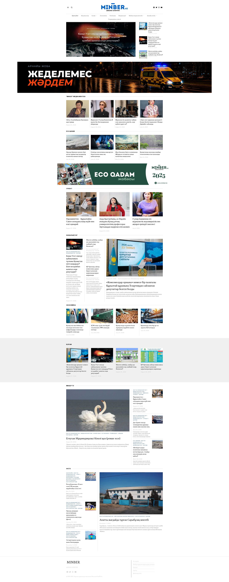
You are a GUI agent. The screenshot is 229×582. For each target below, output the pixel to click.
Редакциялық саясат (114, 19)
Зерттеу (135, 570)
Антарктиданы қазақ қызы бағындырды (73, 541)
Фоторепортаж (71, 481)
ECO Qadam (70, 131)
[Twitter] (156, 7)
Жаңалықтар (85, 15)
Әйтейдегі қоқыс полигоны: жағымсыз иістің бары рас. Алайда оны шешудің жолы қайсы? (141, 452)
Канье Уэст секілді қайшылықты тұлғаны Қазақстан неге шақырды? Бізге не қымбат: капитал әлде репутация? (154, 41)
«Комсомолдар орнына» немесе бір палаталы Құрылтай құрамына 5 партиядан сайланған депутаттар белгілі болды (155, 27)
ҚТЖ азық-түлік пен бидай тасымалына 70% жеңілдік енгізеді (100, 327)
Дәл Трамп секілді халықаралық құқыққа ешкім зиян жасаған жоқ (141, 424)
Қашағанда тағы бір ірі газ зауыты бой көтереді (150, 326)
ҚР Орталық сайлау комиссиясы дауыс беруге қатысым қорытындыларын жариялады (93, 271)
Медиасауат (122, 15)
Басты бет (75, 15)
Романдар (113, 433)
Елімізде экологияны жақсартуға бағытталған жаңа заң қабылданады (102, 154)
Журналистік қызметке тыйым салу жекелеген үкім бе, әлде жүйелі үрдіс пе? (125, 122)
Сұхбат (135, 394)
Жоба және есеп (137, 573)
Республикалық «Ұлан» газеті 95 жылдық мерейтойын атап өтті (74, 486)
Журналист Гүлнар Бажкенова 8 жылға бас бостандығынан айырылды (102, 122)
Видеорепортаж (86, 433)
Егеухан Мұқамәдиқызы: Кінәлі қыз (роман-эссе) (93, 438)
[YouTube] (161, 7)
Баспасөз (69, 473)
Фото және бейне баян (74, 505)
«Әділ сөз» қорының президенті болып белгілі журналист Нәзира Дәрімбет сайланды (151, 122)
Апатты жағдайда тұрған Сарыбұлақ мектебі (124, 520)
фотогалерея (140, 516)
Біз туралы (136, 561)
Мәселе (145, 393)
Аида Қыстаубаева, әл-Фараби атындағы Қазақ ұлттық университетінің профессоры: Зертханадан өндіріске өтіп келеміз (114, 222)
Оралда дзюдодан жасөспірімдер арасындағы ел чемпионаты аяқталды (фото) (73, 515)
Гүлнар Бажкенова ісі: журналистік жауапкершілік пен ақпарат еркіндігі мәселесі (146, 221)
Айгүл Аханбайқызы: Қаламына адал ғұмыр (77, 121)
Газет (78, 474)
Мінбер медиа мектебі (135, 15)
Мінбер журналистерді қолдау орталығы (143, 564)
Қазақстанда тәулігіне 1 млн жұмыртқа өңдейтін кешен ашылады (125, 327)
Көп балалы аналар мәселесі (124, 516)
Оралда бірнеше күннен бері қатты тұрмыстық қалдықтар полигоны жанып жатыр (76, 154)
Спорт (78, 504)
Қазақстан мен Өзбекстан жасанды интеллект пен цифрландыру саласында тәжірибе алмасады (75, 328)
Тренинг (135, 567)
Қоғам (93, 15)
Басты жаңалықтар (93, 30)
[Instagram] (159, 7)
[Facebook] (154, 7)
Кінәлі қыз (97, 433)
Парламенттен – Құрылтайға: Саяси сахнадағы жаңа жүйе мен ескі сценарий (80, 221)
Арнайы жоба (151, 15)
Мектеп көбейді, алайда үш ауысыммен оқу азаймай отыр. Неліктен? (101, 37)
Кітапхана (113, 15)
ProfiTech (99, 576)
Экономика (103, 15)
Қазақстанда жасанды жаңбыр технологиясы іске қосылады (150, 153)
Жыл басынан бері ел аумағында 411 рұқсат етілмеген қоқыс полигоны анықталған (126, 154)
